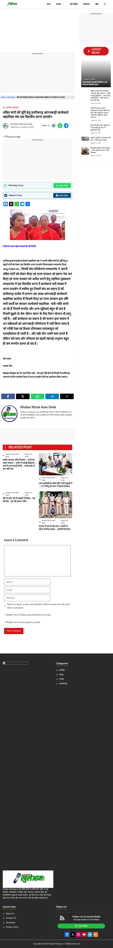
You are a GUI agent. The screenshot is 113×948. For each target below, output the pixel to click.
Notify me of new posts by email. (23, 622)
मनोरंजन (86, 4)
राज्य (48, 4)
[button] (105, 4)
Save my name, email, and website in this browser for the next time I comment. (38, 606)
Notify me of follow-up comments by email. (28, 615)
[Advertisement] (37, 31)
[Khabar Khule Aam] (12, 4)
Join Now (63, 185)
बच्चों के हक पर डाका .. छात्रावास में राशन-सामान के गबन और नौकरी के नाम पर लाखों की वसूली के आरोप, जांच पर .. (100, 112)
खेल (96, 4)
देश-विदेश (74, 4)
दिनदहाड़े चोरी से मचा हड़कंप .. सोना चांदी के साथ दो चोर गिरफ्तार (100, 150)
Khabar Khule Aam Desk (22, 124)
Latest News (11, 97)
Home (3, 97)
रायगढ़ (58, 4)
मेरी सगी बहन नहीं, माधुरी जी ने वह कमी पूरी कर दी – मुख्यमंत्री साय (100, 127)
